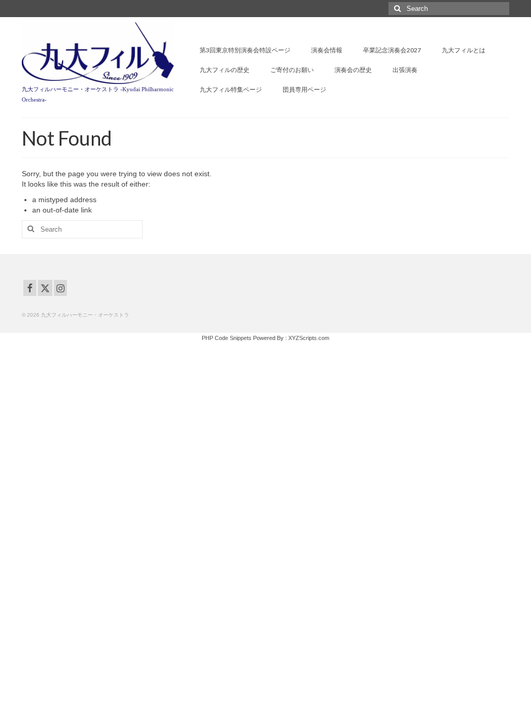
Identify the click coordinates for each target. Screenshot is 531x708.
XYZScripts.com (308, 338)
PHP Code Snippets (226, 338)
